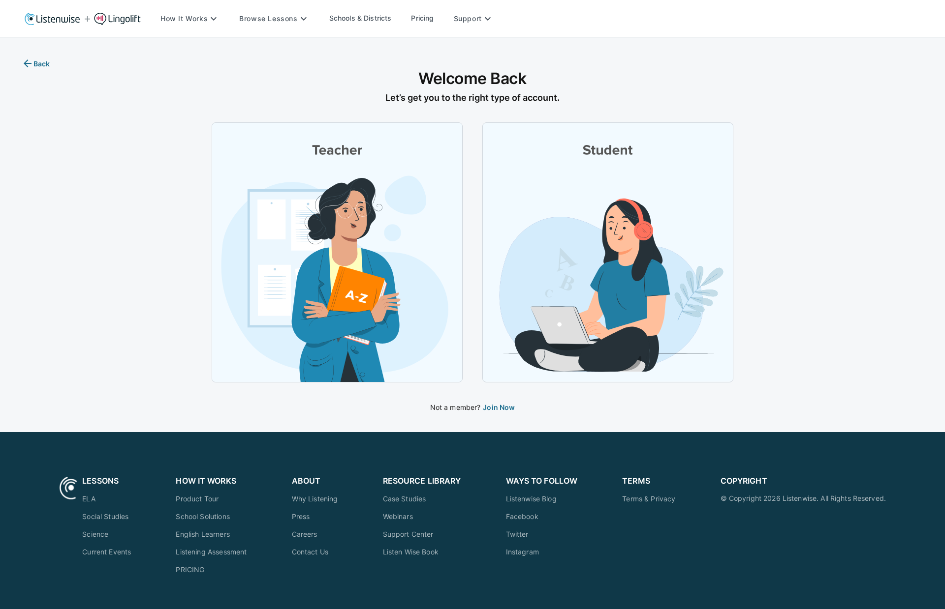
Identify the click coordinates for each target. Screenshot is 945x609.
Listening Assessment (211, 552)
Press (301, 516)
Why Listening (315, 498)
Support (468, 18)
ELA (88, 498)
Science (95, 534)
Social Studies (105, 516)
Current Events (106, 552)
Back (41, 63)
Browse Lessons (268, 18)
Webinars (398, 516)
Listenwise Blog (531, 498)
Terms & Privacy (648, 498)
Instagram (522, 552)
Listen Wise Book (411, 552)
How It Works (184, 18)
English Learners (202, 534)
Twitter (517, 534)
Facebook (522, 516)
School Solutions (202, 516)
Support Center (408, 534)
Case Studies (404, 498)
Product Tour (197, 498)
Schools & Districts (360, 18)
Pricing (422, 18)
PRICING (190, 569)
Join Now (499, 407)
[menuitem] (106, 498)
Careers (304, 534)
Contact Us (310, 552)
